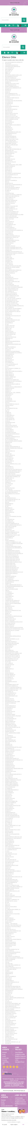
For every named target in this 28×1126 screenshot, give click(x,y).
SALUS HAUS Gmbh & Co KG (12, 861)
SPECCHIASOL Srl (9, 933)
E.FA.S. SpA (8, 317)
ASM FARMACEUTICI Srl (10, 133)
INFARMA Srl (8, 505)
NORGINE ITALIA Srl (9, 700)
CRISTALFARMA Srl (9, 258)
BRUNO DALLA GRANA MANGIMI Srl (13, 184)
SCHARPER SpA (9, 883)
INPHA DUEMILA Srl (9, 512)
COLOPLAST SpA (9, 231)
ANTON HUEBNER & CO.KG (11, 119)
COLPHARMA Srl (9, 233)
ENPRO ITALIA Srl (9, 331)
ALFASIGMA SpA (9, 103)
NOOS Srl (7, 697)
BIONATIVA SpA (8, 167)
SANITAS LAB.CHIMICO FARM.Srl (13, 871)
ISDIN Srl (7, 517)
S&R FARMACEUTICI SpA (11, 853)
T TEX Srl (7, 947)
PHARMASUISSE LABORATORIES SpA (14, 768)
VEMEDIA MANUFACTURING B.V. (13, 1010)
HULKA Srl (7, 486)
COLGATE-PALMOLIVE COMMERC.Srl (14, 230)
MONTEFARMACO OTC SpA (11, 658)
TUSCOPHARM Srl (9, 980)
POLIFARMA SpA (9, 791)
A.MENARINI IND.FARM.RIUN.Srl (12, 66)
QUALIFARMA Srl (9, 818)
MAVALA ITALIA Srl (9, 617)
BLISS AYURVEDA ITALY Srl (11, 174)
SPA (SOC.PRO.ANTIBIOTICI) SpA (13, 930)
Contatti (4, 1056)
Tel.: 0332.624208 (15, 1085)
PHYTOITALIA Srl (9, 775)
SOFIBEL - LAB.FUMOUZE (11, 923)
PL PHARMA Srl (8, 788)
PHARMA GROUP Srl (10, 755)
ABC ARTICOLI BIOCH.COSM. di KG (13, 75)
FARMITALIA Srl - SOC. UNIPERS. (13, 392)
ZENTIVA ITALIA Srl (9, 1037)
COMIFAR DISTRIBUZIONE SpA (12, 235)
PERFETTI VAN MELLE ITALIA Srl (12, 750)
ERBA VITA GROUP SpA (10, 337)
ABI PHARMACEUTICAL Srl (11, 76)
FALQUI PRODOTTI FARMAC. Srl (12, 368)
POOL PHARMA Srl (9, 792)
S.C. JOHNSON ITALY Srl (11, 849)
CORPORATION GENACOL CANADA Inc (14, 253)
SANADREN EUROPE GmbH (11, 865)
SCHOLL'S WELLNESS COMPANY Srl (13, 886)
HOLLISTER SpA (9, 483)
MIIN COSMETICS (9, 650)
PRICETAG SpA (8, 795)
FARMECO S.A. (8, 389)
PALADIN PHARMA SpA (10, 737)
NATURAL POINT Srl (9, 675)
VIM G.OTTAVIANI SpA (10, 1017)
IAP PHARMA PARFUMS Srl (11, 492)
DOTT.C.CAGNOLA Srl (10, 297)
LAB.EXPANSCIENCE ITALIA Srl (12, 550)
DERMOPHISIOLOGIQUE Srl (11, 278)
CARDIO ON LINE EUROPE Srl (12, 196)
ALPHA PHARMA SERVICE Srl (12, 106)
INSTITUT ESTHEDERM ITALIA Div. (13, 516)
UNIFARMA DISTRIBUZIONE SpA (12, 986)
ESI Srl (6, 345)
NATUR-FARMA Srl (9, 673)
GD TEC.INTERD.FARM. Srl (11, 439)
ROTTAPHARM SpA (9, 841)
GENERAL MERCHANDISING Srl (12, 446)
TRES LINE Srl (8, 977)
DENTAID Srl (8, 275)
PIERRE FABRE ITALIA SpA (11, 782)
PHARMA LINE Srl (9, 757)
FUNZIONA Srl (8, 428)
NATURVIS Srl (8, 680)
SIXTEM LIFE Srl (9, 912)
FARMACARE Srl (9, 378)
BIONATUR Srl (8, 169)
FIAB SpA (7, 406)
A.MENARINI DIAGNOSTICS (11, 65)
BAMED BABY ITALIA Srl (10, 143)
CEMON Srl (7, 204)
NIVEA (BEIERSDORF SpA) (11, 695)
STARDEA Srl (8, 935)
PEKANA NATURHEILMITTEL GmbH (13, 747)
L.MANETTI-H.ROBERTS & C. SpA (13, 542)
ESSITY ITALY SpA (9, 348)
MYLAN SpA (8, 661)
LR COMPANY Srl (9, 599)
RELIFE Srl (7, 828)
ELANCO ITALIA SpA (10, 325)
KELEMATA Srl (8, 529)
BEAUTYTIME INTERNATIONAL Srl (13, 149)
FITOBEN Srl (8, 412)
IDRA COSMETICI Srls (10, 500)
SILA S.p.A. (7, 903)
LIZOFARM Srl (8, 591)
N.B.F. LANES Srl (9, 663)
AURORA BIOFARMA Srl (10, 136)
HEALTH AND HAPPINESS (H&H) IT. (13, 470)
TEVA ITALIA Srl (8, 960)
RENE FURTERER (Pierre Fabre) (12, 829)
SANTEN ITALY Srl (9, 873)
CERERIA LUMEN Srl (10, 207)
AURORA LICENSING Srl (10, 137)
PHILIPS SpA (8, 772)
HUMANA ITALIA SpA (10, 487)
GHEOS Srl (7, 449)
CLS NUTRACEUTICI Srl (10, 228)
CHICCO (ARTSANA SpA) (11, 216)
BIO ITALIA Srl (8, 154)
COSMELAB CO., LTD (10, 254)
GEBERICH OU (8, 442)
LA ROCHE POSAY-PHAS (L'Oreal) (13, 546)
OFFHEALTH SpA (9, 717)
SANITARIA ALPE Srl (9, 869)
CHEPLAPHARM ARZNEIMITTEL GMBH (14, 214)
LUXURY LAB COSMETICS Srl (12, 601)
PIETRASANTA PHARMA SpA (11, 785)
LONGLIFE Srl (8, 597)
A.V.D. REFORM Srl (9, 67)
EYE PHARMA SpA (9, 362)
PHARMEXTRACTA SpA (10, 771)
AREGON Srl (8, 126)
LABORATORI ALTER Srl (10, 566)
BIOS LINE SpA (8, 171)
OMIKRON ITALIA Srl (10, 722)
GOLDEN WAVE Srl (9, 460)
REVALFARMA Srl (9, 832)
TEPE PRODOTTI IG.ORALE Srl (12, 956)
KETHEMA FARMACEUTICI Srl (12, 532)
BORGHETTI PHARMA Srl (11, 180)
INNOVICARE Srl (9, 510)
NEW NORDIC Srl (9, 691)
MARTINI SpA (8, 611)
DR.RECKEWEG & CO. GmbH (12, 301)
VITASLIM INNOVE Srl (10, 1024)
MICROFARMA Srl (9, 646)
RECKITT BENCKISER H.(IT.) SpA (13, 825)
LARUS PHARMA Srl (9, 577)
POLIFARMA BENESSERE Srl (11, 789)
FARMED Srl (8, 391)
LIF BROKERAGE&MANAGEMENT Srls (14, 586)
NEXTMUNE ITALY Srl (10, 694)
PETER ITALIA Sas (9, 752)
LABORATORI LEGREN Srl (11, 570)
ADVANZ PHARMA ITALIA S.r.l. (12, 86)
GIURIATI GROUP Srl (10, 455)
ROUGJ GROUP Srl (9, 842)
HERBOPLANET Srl (9, 478)
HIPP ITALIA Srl (8, 479)
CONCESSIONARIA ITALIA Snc (12, 240)
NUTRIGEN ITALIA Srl (10, 711)
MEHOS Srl (7, 637)
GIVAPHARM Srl (8, 456)
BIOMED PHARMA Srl (10, 166)
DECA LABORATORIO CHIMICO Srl (13, 270)
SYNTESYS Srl (8, 946)
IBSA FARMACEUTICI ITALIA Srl (12, 493)
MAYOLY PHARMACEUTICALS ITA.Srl (13, 621)
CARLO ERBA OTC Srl (10, 197)
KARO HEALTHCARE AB (10, 526)
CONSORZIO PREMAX (10, 241)
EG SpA (7, 324)
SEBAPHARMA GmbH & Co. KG (12, 890)
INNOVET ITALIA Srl (9, 509)
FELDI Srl (7, 402)
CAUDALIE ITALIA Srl (10, 203)
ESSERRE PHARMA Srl (10, 347)
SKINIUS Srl (7, 915)
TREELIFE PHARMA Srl (10, 976)
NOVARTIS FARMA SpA (10, 703)
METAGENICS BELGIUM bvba (12, 643)
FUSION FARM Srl (9, 429)
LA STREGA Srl (8, 549)
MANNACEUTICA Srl (9, 606)
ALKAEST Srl (8, 104)
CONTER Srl (8, 244)
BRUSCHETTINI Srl (9, 186)
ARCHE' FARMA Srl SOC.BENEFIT (13, 124)
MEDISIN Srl (8, 631)
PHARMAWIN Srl (9, 769)
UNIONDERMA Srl (9, 990)
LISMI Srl (7, 590)
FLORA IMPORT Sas (10, 419)
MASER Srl (7, 613)
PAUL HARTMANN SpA (10, 740)
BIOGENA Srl (8, 163)
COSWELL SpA (8, 257)
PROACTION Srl (8, 799)
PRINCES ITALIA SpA (10, 798)
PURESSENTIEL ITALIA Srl (11, 814)
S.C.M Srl (7, 851)
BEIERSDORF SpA (9, 150)
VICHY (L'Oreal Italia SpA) (11, 1016)
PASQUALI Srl (8, 738)
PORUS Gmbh (8, 794)
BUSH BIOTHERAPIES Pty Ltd (12, 188)
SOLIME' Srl (8, 927)
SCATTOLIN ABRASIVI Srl (11, 882)
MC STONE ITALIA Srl (10, 623)
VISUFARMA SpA (9, 1021)
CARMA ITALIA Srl (9, 198)
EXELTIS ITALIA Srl (9, 359)
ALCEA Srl (7, 96)
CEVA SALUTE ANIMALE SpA (11, 211)
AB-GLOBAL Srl (8, 70)
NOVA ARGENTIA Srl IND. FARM (12, 701)
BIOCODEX (7, 157)
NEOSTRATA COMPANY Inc (11, 685)
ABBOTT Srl (8, 72)
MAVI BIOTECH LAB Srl (10, 618)
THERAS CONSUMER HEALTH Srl (13, 967)
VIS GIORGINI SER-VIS (10, 1020)
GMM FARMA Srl (9, 459)
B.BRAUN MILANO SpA (10, 140)
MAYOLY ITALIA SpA (9, 620)
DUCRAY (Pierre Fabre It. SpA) (12, 309)
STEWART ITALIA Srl (10, 936)
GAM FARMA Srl (8, 435)
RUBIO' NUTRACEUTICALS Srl (12, 845)
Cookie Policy (5, 1061)
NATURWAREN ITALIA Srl (11, 681)
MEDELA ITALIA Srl (9, 626)
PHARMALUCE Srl (9, 764)
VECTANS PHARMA (9, 1009)
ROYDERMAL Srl (9, 843)
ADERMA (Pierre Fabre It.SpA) (12, 83)
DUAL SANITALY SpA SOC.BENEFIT (13, 308)
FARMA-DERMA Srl (9, 375)
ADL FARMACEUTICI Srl (10, 85)
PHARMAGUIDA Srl (9, 761)
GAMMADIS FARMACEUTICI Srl (12, 436)
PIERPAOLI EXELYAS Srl (10, 781)
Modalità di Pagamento (20, 1056)
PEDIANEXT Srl (8, 744)
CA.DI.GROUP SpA (9, 193)
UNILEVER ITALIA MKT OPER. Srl (13, 987)
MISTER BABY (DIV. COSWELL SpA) (13, 653)
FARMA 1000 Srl (8, 372)
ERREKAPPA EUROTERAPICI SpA (13, 344)
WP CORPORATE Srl (10, 1031)
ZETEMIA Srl (8, 1040)
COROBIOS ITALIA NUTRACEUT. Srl (13, 251)
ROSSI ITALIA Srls (9, 839)
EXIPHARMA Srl (8, 361)
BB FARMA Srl (8, 147)
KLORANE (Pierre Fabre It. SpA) (12, 534)
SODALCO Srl (8, 922)
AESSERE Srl (8, 89)
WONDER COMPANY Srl (10, 1030)
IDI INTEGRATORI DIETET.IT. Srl (12, 499)
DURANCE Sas (8, 314)
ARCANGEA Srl (8, 123)
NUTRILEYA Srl (8, 712)
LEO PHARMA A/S (9, 579)
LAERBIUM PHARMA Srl (10, 576)
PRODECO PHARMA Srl (10, 802)
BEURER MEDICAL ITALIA (11, 151)
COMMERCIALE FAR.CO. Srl (11, 237)
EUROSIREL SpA (9, 355)
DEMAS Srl (7, 274)
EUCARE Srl (8, 349)
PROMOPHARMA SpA (10, 812)
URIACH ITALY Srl (9, 996)
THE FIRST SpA (8, 963)
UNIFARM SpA (8, 984)
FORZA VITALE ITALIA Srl (11, 425)
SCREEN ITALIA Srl (9, 889)
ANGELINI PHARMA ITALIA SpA (12, 117)
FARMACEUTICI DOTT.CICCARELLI (13, 381)
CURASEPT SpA (9, 261)
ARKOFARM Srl (8, 127)
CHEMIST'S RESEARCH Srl (11, 213)
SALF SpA (7, 858)
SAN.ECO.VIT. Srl (9, 863)
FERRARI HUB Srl (9, 405)
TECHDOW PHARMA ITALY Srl (12, 949)
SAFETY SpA (8, 855)
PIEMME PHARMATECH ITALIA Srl (13, 779)
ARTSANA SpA (8, 130)
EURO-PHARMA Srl (9, 354)
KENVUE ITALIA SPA (9, 530)
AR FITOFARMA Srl (9, 122)
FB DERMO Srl (8, 398)
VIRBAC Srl (7, 1019)
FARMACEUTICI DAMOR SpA (12, 379)
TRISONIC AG (8, 979)
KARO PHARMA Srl (9, 527)
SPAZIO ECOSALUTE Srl (10, 932)
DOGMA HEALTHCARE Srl (11, 294)
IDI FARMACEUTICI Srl (10, 497)
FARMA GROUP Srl (9, 374)
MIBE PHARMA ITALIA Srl (11, 644)
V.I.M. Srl (7, 1000)
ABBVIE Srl (7, 73)
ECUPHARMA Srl (9, 322)
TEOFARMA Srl (8, 955)
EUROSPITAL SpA (9, 356)
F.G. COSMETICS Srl (10, 365)
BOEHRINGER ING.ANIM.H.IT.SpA (13, 177)
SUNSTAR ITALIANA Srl (10, 942)
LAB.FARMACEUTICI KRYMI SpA (12, 552)
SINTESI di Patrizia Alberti (11, 906)
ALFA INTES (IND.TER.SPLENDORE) (13, 100)
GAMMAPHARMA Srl (10, 438)
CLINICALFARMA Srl (9, 227)
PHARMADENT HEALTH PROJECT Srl (14, 759)
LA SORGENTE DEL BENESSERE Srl (13, 547)
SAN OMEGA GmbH (9, 862)
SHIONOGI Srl (8, 898)
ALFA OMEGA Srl (9, 102)
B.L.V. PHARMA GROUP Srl (11, 141)
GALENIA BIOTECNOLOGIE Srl (12, 433)
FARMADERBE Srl (9, 382)
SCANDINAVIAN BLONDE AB (11, 881)
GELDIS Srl (7, 443)
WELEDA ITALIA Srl (9, 1029)
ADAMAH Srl (8, 82)
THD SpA (7, 962)
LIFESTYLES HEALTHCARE (11, 589)
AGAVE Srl (7, 92)
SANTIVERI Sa (8, 875)
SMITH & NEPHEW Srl (10, 919)
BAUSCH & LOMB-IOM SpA (11, 144)
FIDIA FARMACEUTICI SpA (11, 408)
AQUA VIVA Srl (8, 120)
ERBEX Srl (7, 339)
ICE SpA (7, 495)
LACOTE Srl (8, 574)
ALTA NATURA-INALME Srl (11, 109)
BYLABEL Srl (8, 190)
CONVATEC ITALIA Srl (10, 245)
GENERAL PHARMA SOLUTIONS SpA (13, 448)
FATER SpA (7, 396)
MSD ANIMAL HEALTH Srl (11, 660)
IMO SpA (7, 502)
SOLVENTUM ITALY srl (10, 929)
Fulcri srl (22, 1090)
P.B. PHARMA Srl (9, 735)
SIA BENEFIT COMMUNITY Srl (12, 899)
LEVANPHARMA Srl (9, 581)
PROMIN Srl (8, 811)
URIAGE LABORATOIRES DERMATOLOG (14, 997)
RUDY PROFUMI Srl (9, 846)
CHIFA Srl (7, 220)
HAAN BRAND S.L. (9, 466)
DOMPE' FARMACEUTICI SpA (12, 295)
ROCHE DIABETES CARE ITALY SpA (13, 836)
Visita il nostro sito (14, 2)
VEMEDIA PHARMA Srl (10, 1012)
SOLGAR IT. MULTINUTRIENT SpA (13, 925)
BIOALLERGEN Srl (9, 156)
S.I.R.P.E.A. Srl (8, 852)
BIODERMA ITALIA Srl (10, 159)
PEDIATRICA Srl (8, 745)
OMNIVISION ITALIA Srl (10, 724)
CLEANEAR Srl (8, 225)
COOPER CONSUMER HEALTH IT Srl (13, 248)
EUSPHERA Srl (8, 358)
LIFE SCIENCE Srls (9, 587)
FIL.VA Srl (7, 409)
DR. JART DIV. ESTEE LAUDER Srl (13, 298)
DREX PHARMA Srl (9, 307)
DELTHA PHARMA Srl (10, 272)
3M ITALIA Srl (8, 63)
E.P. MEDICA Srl (8, 318)
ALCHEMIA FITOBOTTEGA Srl (12, 97)
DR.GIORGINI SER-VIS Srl (11, 300)
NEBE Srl (7, 683)
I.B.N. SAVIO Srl (8, 489)
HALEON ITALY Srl (9, 468)
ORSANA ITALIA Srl (9, 731)
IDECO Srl (7, 496)
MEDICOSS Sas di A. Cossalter (12, 630)
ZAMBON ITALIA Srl (9, 1034)
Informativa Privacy (19, 1061)
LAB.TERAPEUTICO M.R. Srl (11, 554)
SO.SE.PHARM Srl (9, 920)
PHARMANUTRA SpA (10, 765)
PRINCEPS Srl (8, 796)
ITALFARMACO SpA (9, 522)
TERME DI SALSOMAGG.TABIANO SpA (14, 957)
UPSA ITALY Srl (8, 993)
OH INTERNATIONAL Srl (10, 718)
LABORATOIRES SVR (10, 563)
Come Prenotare (19, 1052)
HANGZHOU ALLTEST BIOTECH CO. (13, 469)
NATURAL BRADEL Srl (10, 674)
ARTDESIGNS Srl (9, 129)
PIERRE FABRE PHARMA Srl (11, 784)
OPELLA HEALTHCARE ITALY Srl (12, 727)
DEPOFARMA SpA (9, 277)
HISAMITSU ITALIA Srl (10, 480)
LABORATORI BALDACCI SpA (12, 567)
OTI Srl (6, 734)
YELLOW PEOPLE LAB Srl (11, 1033)
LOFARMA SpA (8, 594)
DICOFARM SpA (8, 282)
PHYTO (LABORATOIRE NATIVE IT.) (13, 774)
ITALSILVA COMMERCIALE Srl (12, 523)
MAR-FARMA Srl (8, 609)
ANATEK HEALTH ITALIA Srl (11, 113)
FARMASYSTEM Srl (9, 388)
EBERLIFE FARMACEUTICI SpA (12, 319)
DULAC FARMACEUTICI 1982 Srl (12, 311)
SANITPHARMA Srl (9, 872)
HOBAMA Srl (8, 482)
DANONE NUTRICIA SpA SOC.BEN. (13, 265)
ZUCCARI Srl (8, 1043)
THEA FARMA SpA (9, 966)
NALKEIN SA (8, 665)
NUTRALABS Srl (8, 708)
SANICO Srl (7, 868)
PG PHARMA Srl (8, 754)
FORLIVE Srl (8, 423)
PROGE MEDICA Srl (9, 808)
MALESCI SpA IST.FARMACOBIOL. (13, 603)
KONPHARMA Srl (9, 537)
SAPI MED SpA (8, 878)
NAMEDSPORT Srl (9, 668)
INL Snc (7, 506)
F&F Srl (6, 366)
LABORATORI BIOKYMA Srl (11, 569)
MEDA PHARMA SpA (9, 624)
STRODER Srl (8, 937)
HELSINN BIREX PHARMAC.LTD (12, 476)
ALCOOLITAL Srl (9, 99)
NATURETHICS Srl (9, 678)
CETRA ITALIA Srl (9, 210)
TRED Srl (7, 974)
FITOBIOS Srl (8, 413)
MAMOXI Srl (8, 604)
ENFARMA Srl (8, 329)
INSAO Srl (7, 513)
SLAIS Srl (7, 916)
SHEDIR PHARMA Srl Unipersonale (13, 896)
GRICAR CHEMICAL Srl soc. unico (13, 463)
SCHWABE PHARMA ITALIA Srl (12, 888)
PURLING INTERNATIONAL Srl (12, 815)
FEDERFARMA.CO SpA (10, 401)
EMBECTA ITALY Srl (9, 327)
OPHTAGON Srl (8, 728)
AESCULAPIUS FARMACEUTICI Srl (13, 87)
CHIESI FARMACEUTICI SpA (11, 217)
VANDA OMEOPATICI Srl (10, 1006)
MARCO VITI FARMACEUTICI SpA (13, 610)
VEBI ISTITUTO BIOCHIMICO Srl (12, 1007)
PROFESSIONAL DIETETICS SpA (12, 805)
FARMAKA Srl (8, 385)
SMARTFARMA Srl (9, 918)
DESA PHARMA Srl (9, 280)
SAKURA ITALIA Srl (9, 856)
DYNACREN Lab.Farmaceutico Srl (13, 315)
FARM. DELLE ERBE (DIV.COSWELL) (13, 371)
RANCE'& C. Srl (8, 821)
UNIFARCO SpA (8, 983)
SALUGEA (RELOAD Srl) (10, 859)
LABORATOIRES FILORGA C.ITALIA (13, 562)
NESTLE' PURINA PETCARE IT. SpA (13, 688)
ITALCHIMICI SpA (9, 520)
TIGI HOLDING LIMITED (10, 969)
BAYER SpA (7, 146)
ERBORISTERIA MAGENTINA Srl (12, 341)
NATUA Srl (7, 670)
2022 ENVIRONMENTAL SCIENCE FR (13, 62)
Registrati (4, 1052)
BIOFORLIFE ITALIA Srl (10, 161)
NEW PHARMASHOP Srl (10, 693)
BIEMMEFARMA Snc (9, 153)
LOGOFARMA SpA (9, 596)
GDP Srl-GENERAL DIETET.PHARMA (13, 441)
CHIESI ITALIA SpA (9, 218)
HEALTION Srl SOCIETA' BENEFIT (13, 475)
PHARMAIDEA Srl (9, 762)
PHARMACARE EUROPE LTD (12, 758)
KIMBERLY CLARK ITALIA (11, 533)
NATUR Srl (7, 671)
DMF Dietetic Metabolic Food (11, 288)
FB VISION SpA (8, 399)
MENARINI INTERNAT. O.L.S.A (12, 638)
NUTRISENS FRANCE (10, 714)
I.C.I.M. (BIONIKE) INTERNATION (12, 490)
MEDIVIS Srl (8, 633)
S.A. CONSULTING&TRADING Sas (13, 848)
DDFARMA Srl (8, 268)
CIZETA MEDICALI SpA (10, 224)
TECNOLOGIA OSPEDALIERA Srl (12, 952)
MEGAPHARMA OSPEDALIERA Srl (13, 636)
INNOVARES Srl (8, 507)
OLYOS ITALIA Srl (9, 720)
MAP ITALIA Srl (8, 607)
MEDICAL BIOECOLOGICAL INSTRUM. (14, 627)
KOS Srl (7, 539)
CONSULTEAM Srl (9, 243)
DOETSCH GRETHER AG (11, 292)
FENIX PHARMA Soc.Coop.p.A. (12, 403)
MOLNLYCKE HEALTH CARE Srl (12, 656)
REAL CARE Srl (8, 824)
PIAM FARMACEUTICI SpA (11, 778)
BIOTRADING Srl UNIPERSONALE (13, 173)
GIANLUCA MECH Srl (10, 450)
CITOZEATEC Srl (9, 223)
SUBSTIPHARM (8, 940)
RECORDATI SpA (9, 826)
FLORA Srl (7, 421)
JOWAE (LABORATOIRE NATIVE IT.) (13, 525)
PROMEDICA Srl (8, 809)
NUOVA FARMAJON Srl (10, 705)
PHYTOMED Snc (9, 777)
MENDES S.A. (8, 640)
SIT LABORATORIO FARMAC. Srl (12, 909)
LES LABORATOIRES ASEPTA (12, 580)
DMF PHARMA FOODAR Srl (11, 290)
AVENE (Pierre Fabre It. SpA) (11, 139)
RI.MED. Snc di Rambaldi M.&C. (12, 834)
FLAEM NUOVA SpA (9, 418)
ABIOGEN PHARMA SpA (10, 77)
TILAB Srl (7, 970)
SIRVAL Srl (7, 908)
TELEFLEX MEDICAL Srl (10, 953)
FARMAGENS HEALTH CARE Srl (12, 384)
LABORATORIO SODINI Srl (11, 573)
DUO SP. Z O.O (8, 312)
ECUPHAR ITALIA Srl (10, 321)
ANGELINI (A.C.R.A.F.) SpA (11, 116)
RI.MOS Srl (7, 835)
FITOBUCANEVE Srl (9, 415)
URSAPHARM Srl (9, 999)
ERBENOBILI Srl (8, 338)
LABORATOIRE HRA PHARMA (12, 557)
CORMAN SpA (8, 250)
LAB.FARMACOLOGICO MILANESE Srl (14, 553)
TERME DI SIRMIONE (10, 959)
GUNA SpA (7, 465)
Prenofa (11, 1090)
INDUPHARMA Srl (9, 503)
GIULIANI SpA (8, 453)
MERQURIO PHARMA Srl (11, 641)
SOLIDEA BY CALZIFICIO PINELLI (13, 926)
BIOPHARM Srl (8, 170)
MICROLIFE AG (8, 647)
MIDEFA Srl (7, 648)
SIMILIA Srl (7, 905)
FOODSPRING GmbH (10, 422)
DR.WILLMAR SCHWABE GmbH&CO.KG (14, 305)
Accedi (3, 1054)
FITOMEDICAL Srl (9, 416)
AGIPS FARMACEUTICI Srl (11, 93)
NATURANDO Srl (9, 677)
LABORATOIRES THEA (10, 564)
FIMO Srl (7, 411)
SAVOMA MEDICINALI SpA (11, 879)
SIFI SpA (7, 902)
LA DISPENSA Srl (9, 544)
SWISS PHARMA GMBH (10, 943)
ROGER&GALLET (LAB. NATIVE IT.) (13, 838)
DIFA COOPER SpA (9, 284)
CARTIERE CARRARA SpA (11, 200)
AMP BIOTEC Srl (9, 110)
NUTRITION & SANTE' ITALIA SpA (13, 715)
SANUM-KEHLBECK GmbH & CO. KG (13, 876)
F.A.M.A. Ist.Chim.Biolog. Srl (11, 364)
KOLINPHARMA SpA (9, 536)
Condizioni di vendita (20, 1054)
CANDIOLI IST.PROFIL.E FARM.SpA (13, 194)
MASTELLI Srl (8, 614)
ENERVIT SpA (8, 328)
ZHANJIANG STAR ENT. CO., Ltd (12, 1041)
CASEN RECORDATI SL (10, 201)
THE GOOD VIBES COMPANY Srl (12, 965)
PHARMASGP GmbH (10, 767)
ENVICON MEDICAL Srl (10, 332)
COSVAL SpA (8, 255)
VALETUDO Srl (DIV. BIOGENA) (12, 1004)
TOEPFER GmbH (9, 972)
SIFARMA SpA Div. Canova (11, 900)
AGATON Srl (8, 90)
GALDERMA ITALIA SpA (10, 432)
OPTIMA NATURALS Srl (10, 730)
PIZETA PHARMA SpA (10, 787)
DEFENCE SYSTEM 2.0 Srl (11, 271)
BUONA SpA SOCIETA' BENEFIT (12, 187)
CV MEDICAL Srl (9, 263)
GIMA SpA (7, 452)
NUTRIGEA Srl (8, 710)
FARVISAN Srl (8, 395)
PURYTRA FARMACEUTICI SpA (12, 816)
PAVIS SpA (7, 742)
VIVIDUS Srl (7, 1026)
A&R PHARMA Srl (9, 69)
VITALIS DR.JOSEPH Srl (10, 1023)
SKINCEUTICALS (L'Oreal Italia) (12, 913)
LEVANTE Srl (8, 583)
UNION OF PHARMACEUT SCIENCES (14, 989)
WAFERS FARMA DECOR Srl (11, 1027)
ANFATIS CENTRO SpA (10, 114)
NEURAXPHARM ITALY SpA (11, 690)
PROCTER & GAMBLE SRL (11, 801)
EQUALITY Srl (8, 335)
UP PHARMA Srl (8, 992)
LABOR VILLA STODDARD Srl (12, 556)
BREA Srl (7, 181)
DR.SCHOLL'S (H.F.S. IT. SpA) (12, 304)
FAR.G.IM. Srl (8, 369)
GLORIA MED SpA (9, 458)
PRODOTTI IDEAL (9, 804)
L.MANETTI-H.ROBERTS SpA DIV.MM (13, 543)
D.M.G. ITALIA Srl (9, 264)
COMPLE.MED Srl (9, 238)
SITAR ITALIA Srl (9, 910)
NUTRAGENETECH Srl (10, 707)
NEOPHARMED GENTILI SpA (12, 684)
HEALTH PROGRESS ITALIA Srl (12, 472)
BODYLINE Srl (8, 176)
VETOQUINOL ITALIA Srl (10, 1013)
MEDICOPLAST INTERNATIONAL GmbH (14, 628)
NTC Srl (7, 704)
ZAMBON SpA (8, 1036)
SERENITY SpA (8, 893)
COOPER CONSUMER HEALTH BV (13, 247)
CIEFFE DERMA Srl (9, 221)
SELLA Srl (7, 892)
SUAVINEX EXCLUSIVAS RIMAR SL (13, 939)
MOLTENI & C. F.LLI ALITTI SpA (12, 657)
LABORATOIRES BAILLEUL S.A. (12, 560)
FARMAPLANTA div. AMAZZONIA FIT (13, 386)
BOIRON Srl (7, 178)
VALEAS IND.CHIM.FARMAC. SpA (13, 1003)
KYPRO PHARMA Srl (9, 540)
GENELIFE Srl (8, 445)
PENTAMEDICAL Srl (9, 748)
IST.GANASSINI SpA (9, 519)
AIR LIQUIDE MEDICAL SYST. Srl (12, 94)
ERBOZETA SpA (8, 342)
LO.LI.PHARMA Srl (9, 593)
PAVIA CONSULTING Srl (10, 741)
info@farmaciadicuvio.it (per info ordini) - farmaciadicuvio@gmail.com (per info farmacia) (14, 1083)
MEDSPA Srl (8, 634)
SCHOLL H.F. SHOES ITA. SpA (12, 885)
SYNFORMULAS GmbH (10, 945)
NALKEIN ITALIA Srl (9, 664)
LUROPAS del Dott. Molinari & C (12, 600)
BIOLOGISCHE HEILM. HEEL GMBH (13, 164)
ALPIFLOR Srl (8, 107)
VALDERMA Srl (8, 1002)
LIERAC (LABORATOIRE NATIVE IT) (13, 584)
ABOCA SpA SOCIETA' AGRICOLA (13, 79)
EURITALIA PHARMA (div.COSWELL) (13, 352)
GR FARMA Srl (8, 462)
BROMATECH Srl (9, 183)
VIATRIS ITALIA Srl (9, 1014)
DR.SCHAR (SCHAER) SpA (11, 302)
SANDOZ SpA (8, 866)
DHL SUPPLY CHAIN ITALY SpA (12, 281)
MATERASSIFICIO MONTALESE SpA (13, 616)
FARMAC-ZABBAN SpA (10, 376)
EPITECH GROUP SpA (10, 334)
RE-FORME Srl (8, 822)
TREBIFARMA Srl (9, 973)
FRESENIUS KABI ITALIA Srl (11, 426)
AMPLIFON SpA (8, 112)
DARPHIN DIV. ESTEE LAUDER (12, 267)
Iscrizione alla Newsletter (7, 1105)
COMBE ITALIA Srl (9, 234)
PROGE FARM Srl (9, 806)
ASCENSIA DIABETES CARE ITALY (13, 131)
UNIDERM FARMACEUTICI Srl (12, 982)
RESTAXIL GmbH (9, 831)
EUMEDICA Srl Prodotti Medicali (12, 351)
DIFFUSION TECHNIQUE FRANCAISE (14, 287)
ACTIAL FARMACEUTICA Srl (11, 80)
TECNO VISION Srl (9, 950)
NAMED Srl (7, 667)
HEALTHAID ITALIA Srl (10, 473)
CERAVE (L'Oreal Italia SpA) (11, 206)
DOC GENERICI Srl (9, 291)
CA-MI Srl (7, 191)
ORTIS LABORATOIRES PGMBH (12, 732)
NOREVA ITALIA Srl (9, 698)
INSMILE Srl (8, 515)
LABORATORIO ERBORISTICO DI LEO (14, 572)
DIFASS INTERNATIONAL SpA (12, 285)
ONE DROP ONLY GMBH (11, 725)
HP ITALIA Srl (8, 485)
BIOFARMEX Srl (8, 160)
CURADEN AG (8, 260)
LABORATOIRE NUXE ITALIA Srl (12, 559)
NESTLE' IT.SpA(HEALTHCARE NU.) (13, 687)
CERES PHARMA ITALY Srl (11, 208)
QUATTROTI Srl (8, 819)
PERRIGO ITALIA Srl (9, 751)
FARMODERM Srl (9, 394)
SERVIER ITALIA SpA (10, 895)
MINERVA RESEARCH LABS (11, 651)
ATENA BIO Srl (8, 134)
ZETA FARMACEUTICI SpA (11, 1039)
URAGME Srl (8, 994)
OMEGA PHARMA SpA (10, 721)
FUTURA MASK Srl (9, 431)
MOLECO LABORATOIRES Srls (12, 654)
